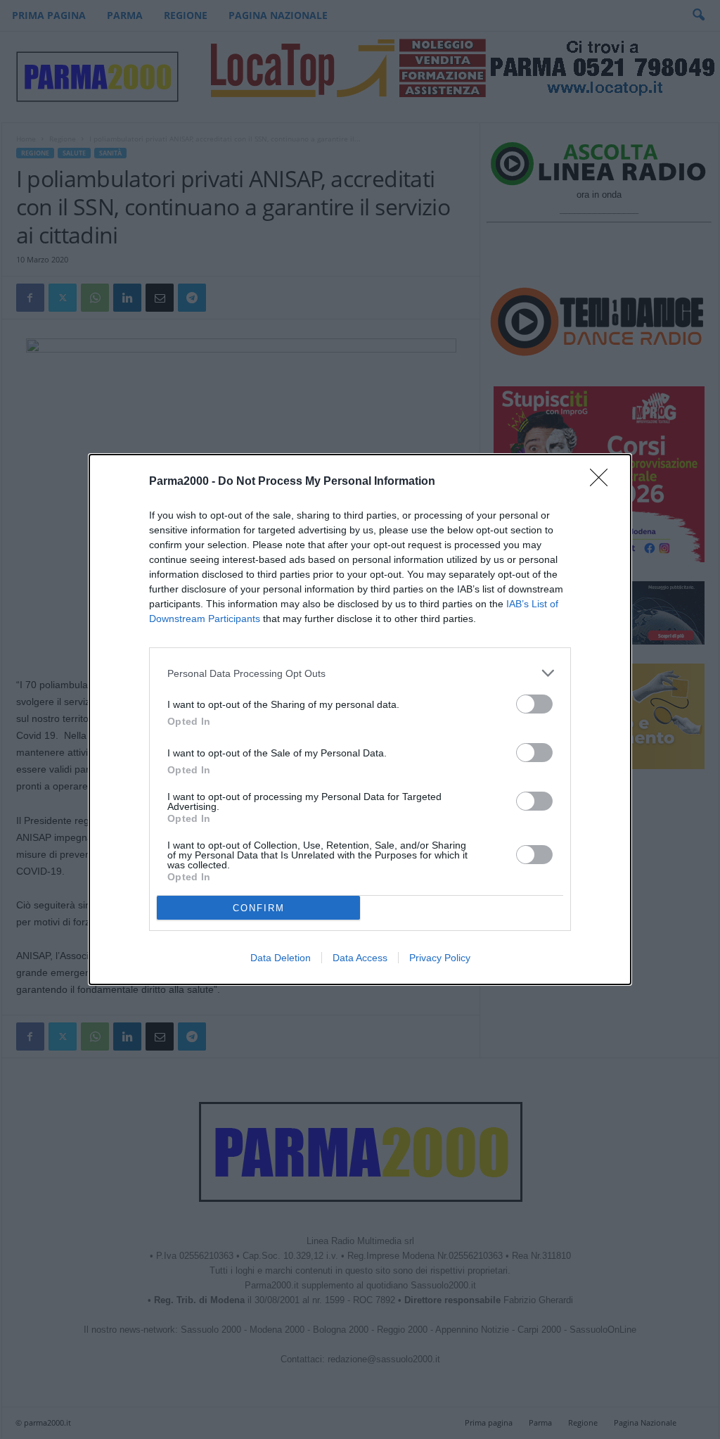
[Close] (603, 482)
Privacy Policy (439, 957)
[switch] (534, 704)
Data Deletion (280, 957)
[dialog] (360, 719)
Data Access (360, 957)
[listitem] (360, 673)
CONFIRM (259, 908)
